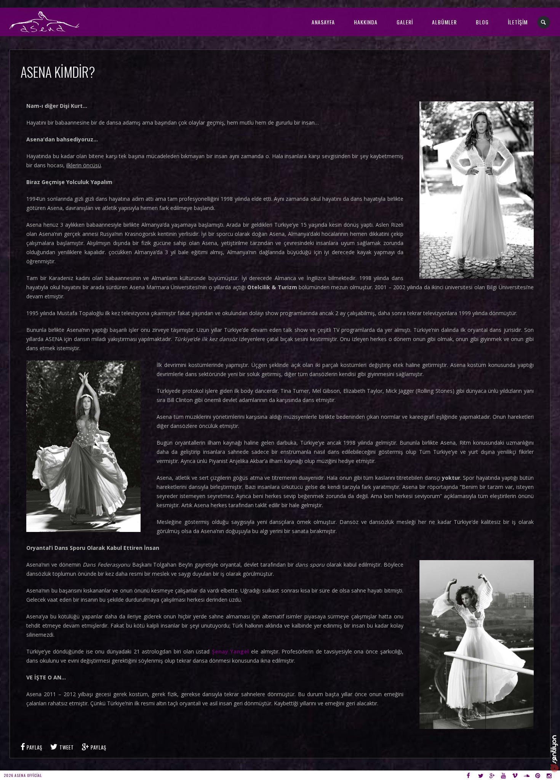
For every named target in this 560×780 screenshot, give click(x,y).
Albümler (444, 22)
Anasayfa (323, 22)
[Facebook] (471, 775)
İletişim (518, 22)
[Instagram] (551, 775)
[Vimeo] (517, 775)
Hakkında (366, 22)
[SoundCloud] (528, 775)
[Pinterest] (540, 775)
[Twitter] (483, 775)
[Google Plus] (494, 775)
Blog (482, 22)
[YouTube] (505, 775)
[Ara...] (543, 22)
